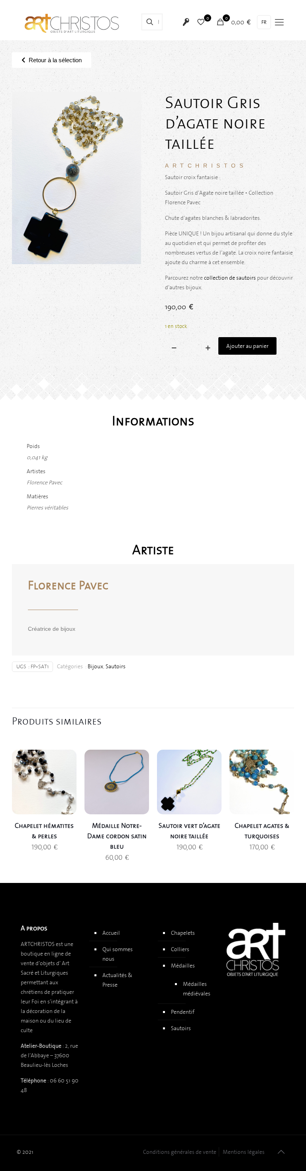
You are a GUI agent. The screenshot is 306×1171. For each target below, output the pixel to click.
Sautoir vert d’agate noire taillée (189, 830)
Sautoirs (116, 666)
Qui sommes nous (117, 954)
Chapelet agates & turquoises (262, 830)
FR (264, 22)
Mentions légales (244, 1151)
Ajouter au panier (247, 346)
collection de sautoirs (230, 277)
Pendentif (182, 1011)
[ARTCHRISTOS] (72, 22)
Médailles (183, 965)
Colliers (180, 949)
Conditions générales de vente (179, 1151)
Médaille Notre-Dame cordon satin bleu (117, 836)
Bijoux (95, 666)
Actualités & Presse (117, 980)
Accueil (111, 932)
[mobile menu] (279, 22)
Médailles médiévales (196, 988)
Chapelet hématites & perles (44, 830)
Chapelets (183, 932)
